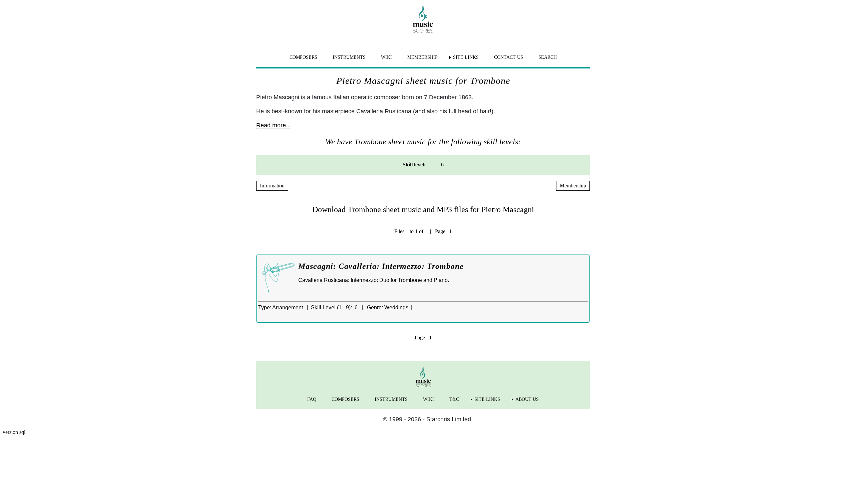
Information (272, 185)
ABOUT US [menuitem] (527, 399)
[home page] (423, 19)
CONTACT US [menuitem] (508, 57)
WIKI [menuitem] (386, 57)
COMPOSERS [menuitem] (303, 57)
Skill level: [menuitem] (414, 164)
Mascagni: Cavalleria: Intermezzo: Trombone (381, 266)
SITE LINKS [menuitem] (466, 57)
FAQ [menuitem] (311, 399)
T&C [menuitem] (454, 399)
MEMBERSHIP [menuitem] (422, 57)
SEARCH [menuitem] (547, 57)
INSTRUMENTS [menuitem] (349, 57)
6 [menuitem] (442, 164)
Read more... (273, 125)
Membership (573, 185)
